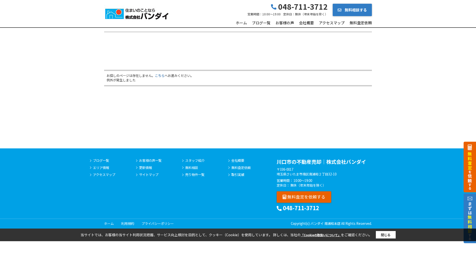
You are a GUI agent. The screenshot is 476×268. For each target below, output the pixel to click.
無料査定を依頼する (305, 197)
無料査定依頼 (361, 22)
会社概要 (306, 22)
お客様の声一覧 (150, 160)
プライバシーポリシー (158, 223)
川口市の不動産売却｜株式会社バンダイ (321, 161)
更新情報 (145, 168)
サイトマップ (148, 174)
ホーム (241, 22)
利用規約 (127, 223)
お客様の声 (284, 22)
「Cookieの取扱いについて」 (321, 235)
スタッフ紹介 (195, 160)
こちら (160, 75)
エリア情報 (101, 168)
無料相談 (191, 168)
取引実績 (237, 174)
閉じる (385, 235)
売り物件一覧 (195, 174)
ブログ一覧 (261, 22)
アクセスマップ (332, 22)
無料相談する (355, 9)
